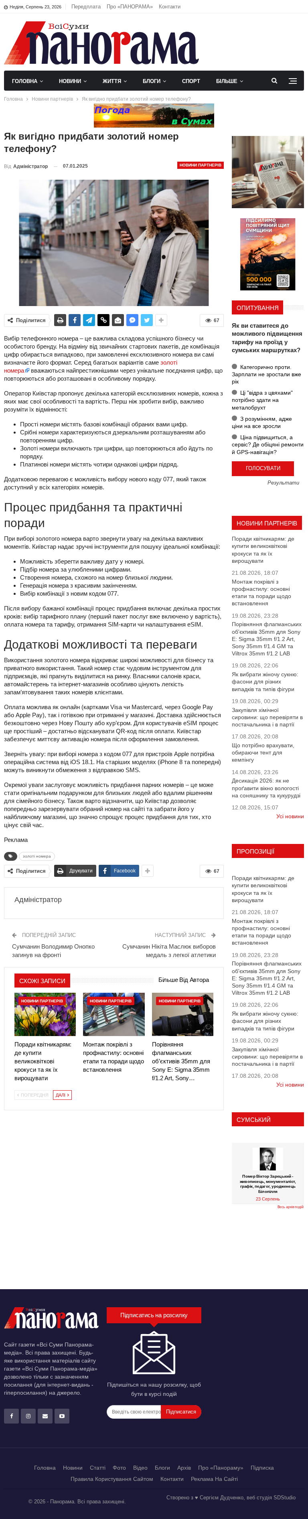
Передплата (86, 7)
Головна (24, 81)
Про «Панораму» (220, 1467)
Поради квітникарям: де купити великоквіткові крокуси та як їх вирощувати (263, 549)
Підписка (262, 1467)
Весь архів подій (291, 1207)
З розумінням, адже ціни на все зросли (262, 422)
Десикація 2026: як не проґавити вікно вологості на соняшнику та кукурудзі (266, 787)
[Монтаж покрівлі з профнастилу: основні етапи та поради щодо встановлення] (113, 1014)
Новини (70, 81)
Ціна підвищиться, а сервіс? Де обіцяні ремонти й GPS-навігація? (268, 444)
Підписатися (181, 1412)
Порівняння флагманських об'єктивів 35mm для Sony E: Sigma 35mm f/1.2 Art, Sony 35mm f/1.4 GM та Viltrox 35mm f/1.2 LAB (267, 639)
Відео (140, 1467)
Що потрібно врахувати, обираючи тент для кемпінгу (263, 752)
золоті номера (37, 856)
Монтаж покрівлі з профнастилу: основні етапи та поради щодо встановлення (261, 592)
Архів (184, 1467)
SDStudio (285, 1498)
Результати (283, 483)
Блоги (151, 81)
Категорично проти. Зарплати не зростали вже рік (266, 374)
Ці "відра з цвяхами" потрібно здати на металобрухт (262, 399)
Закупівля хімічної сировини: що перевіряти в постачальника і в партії (267, 717)
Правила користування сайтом (112, 1479)
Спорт (191, 81)
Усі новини (290, 816)
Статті (97, 1467)
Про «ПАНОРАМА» (130, 7)
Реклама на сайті (214, 1479)
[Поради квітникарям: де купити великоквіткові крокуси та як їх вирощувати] (45, 1014)
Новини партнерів (200, 165)
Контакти (169, 7)
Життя (112, 81)
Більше (226, 81)
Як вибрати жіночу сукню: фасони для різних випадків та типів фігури (265, 681)
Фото (119, 1467)
